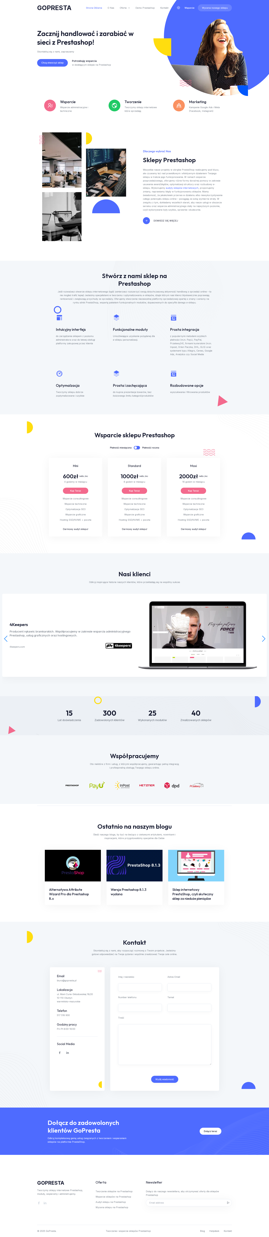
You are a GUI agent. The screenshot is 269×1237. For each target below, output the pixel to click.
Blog (202, 1231)
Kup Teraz (75, 490)
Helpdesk (214, 1231)
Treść (121, 1017)
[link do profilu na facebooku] (59, 1053)
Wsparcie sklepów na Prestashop (113, 1196)
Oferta (123, 7)
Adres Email (173, 976)
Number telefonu (127, 997)
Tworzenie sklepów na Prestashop (114, 1191)
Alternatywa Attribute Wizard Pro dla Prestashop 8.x (69, 894)
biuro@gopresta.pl (66, 980)
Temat (170, 997)
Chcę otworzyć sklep (52, 62)
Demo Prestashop (145, 7)
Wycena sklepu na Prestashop (112, 1207)
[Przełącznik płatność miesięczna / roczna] (137, 447)
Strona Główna (94, 7)
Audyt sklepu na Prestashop (111, 1202)
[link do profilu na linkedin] (67, 1053)
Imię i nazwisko (126, 976)
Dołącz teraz (210, 1131)
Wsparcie (189, 7)
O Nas (111, 7)
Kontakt (164, 7)
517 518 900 (63, 1015)
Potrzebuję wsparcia (84, 60)
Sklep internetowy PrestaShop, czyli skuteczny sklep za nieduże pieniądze (192, 894)
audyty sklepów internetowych (182, 188)
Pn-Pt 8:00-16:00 (66, 1029)
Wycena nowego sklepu (215, 7)
